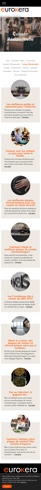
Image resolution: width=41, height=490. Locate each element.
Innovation (7, 71)
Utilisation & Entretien (29, 71)
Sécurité (16, 71)
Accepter (7, 486)
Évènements (16, 68)
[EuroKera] (14, 10)
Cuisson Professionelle (11, 64)
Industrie (33, 68)
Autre (22, 61)
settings (23, 482)
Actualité (15, 61)
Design (7, 68)
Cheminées (30, 61)
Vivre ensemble (20, 75)
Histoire (26, 68)
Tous (7, 61)
